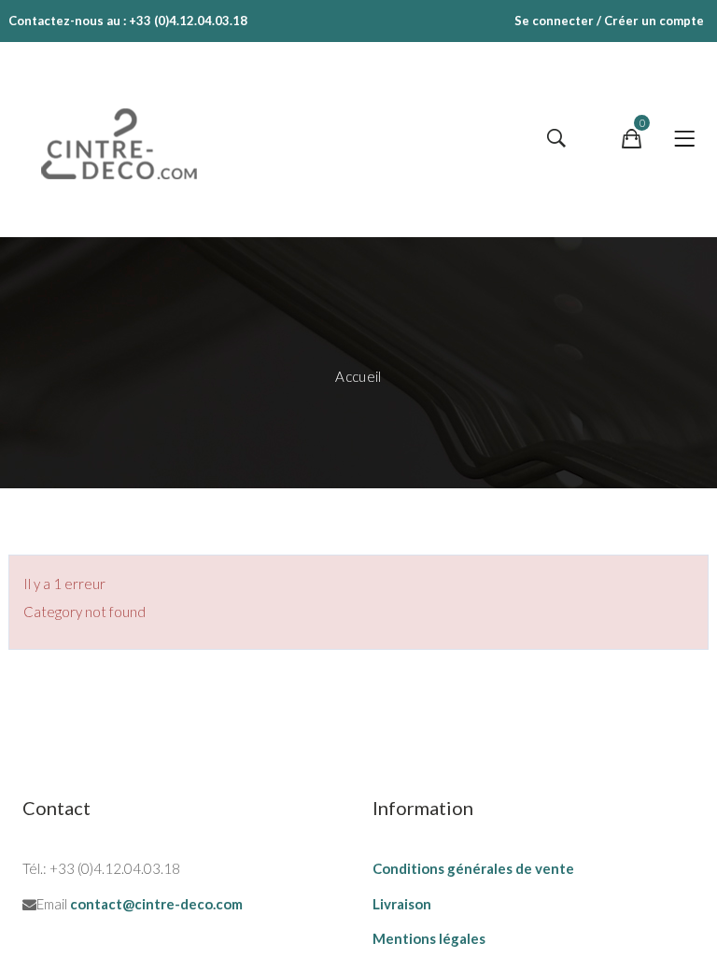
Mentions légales (429, 938)
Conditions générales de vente (473, 868)
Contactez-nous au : (67, 20)
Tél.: (34, 868)
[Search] (556, 139)
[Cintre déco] (125, 139)
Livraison (402, 903)
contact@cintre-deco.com (156, 903)
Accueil (358, 376)
